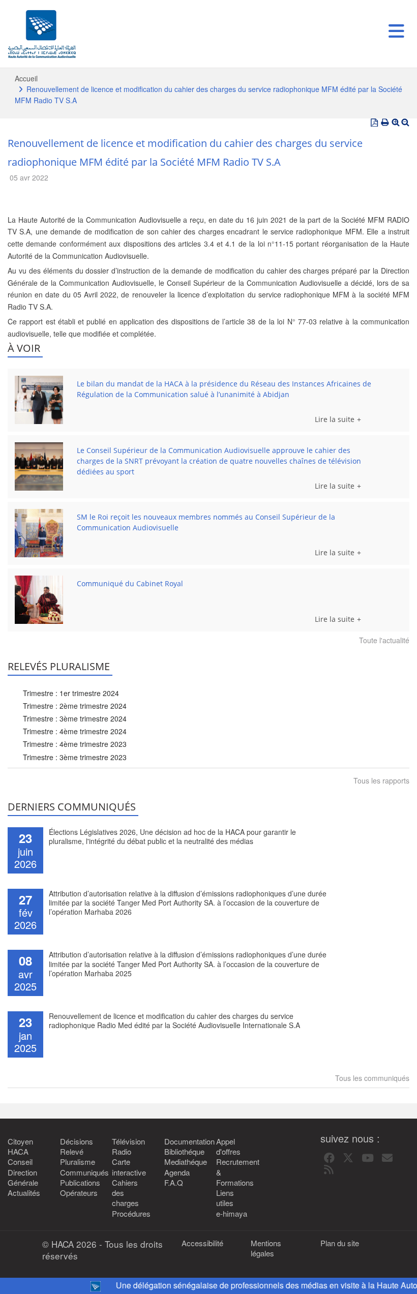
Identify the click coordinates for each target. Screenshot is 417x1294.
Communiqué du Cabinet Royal (130, 583)
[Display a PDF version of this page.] (374, 122)
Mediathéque (182, 1162)
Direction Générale (23, 1177)
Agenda (177, 1172)
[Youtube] (368, 1158)
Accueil (26, 78)
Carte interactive (129, 1167)
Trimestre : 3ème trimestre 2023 (75, 757)
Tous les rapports (381, 780)
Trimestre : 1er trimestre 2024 (71, 693)
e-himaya (231, 1214)
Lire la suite (334, 419)
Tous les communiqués (372, 1078)
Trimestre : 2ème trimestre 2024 (75, 706)
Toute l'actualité (384, 640)
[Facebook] (329, 1158)
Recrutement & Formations (234, 1172)
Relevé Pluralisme (77, 1157)
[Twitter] (348, 1158)
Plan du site (339, 1243)
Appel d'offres (228, 1146)
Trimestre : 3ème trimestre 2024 (75, 718)
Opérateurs (78, 1193)
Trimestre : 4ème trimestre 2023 (75, 744)
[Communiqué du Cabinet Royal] (39, 600)
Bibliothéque (182, 1152)
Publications (78, 1183)
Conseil (20, 1162)
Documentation (182, 1141)
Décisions (76, 1141)
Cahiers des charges (125, 1193)
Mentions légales (266, 1248)
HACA (18, 1152)
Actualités (24, 1193)
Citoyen (20, 1141)
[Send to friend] (387, 1158)
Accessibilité (202, 1243)
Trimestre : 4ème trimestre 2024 (75, 731)
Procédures (130, 1214)
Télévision (128, 1141)
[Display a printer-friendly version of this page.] (385, 122)
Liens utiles (225, 1198)
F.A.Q (173, 1183)
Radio (121, 1152)
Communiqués (78, 1172)
